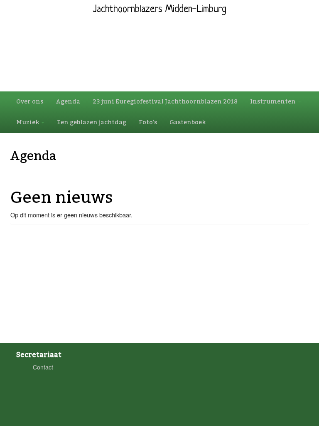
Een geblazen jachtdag (91, 122)
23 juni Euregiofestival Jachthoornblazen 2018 (165, 102)
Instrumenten (273, 102)
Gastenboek (187, 122)
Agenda (68, 102)
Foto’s (148, 122)
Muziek (28, 122)
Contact (43, 367)
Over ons (29, 102)
